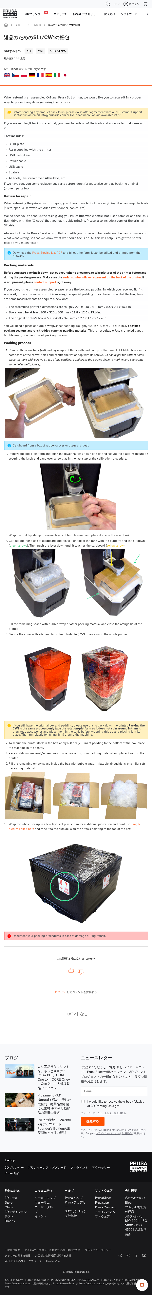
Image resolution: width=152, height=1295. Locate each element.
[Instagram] (128, 1255)
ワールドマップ (45, 1197)
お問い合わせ (134, 1216)
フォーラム (42, 1202)
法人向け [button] (109, 14)
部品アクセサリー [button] (86, 14)
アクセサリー (101, 1167)
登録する (92, 1121)
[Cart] (145, 4)
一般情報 (36, 24)
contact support (45, 282)
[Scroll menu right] (147, 14)
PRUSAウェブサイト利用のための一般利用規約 (52, 1249)
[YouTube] (144, 1255)
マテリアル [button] (60, 14)
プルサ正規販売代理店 (135, 1209)
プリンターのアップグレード (47, 1167)
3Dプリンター (14, 1167)
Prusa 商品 (12, 1173)
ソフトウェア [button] (129, 14)
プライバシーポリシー (108, 1133)
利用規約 (127, 1133)
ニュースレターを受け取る (111, 1112)
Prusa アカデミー (75, 1204)
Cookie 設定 (53, 1261)
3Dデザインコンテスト (16, 1214)
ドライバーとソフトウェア (105, 1214)
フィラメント (79, 1167)
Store (8, 1202)
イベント (41, 1216)
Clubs (9, 1207)
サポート (20, 24)
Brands (10, 1221)
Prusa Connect (105, 1207)
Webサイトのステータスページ (23, 1261)
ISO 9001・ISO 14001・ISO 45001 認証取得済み (136, 1227)
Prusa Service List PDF (47, 252)
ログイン (60, 992)
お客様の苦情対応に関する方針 (53, 1255)
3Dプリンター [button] (36, 13)
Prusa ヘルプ (74, 1197)
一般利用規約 (12, 1249)
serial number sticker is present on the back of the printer (102, 277)
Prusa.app (102, 1202)
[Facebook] (120, 1255)
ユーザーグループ (45, 1209)
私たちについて (135, 1197)
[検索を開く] (108, 4)
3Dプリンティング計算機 (76, 1213)
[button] (7, 75)
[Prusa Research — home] (10, 14)
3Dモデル (11, 1197)
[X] (136, 1255)
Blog (128, 1202)
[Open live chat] (142, 1285)
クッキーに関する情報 (17, 1255)
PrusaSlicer (103, 1197)
